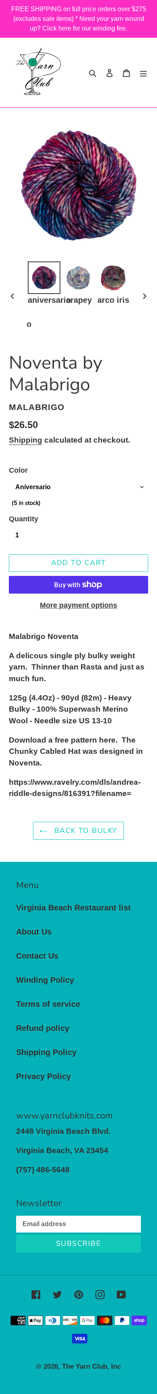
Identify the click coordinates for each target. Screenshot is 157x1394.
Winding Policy (45, 980)
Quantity (23, 519)
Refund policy (42, 1028)
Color (18, 470)
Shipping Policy (46, 1052)
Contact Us (37, 955)
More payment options (78, 605)
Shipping (25, 440)
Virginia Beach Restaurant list (73, 907)
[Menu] (143, 72)
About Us (34, 931)
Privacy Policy (43, 1076)
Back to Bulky (84, 830)
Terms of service (48, 1004)
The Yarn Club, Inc (91, 1366)
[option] (44, 283)
